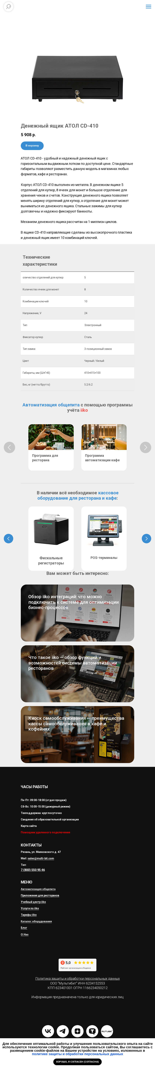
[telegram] (63, 1031)
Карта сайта (29, 825)
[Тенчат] (92, 1031)
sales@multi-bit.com (41, 858)
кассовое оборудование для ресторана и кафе (78, 495)
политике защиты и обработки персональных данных (77, 1054)
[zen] (77, 1031)
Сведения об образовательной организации (50, 819)
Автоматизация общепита (51, 405)
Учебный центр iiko (33, 901)
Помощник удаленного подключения (45, 832)
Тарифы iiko (29, 914)
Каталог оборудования (36, 921)
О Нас (25, 934)
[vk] (48, 1031)
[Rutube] (107, 1031)
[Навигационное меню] (148, 7)
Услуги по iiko (30, 908)
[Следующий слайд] (145, 447)
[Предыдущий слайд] (9, 447)
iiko (84, 410)
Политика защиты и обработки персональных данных (77, 979)
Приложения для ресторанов (40, 895)
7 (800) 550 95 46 (33, 870)
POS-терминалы (104, 558)
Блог (24, 927)
